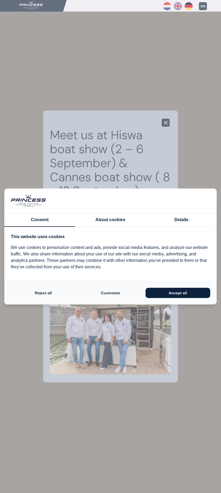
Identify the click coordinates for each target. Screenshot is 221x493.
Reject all (43, 293)
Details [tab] (181, 219)
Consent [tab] (40, 219)
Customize (110, 293)
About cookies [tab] (110, 219)
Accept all (178, 293)
